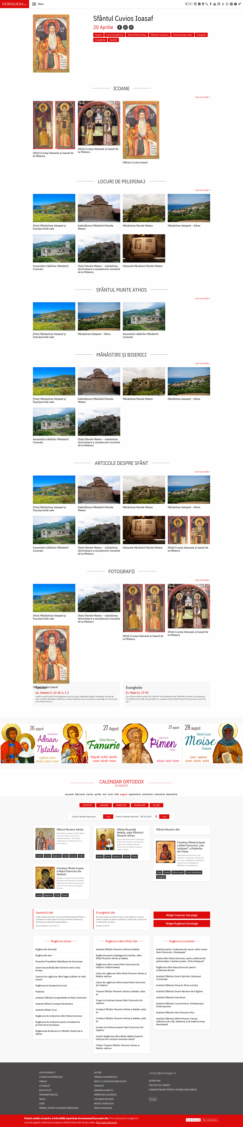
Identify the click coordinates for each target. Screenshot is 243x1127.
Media (42, 1099)
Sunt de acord (193, 1119)
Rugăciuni (139, 805)
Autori (97, 1072)
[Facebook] (210, 3)
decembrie (171, 794)
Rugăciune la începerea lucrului (51, 985)
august (123, 794)
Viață (65, 855)
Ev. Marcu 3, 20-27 (103, 926)
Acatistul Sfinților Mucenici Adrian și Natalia (117, 949)
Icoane (98, 34)
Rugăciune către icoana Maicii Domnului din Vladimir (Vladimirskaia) (117, 966)
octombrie (147, 794)
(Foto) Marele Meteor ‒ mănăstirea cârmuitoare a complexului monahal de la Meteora (99, 269)
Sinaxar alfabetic (103, 1090)
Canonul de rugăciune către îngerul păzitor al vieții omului (60, 978)
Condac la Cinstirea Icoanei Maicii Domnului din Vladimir (120, 1029)
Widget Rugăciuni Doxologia (182, 923)
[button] (38, 4)
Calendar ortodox (121, 783)
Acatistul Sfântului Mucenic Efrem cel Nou (177, 985)
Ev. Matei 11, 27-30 (137, 692)
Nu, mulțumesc (210, 1119)
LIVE (189, 4)
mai (104, 794)
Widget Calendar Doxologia (182, 915)
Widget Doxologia (104, 1103)
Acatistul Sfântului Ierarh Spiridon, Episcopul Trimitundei (178, 978)
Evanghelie (100, 39)
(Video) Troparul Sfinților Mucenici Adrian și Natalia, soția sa (117, 1047)
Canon (47, 855)
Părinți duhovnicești (105, 1077)
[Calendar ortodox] (195, 3)
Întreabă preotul (48, 1094)
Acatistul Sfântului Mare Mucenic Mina (175, 1012)
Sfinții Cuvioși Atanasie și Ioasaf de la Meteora (53, 154)
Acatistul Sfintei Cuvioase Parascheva (54, 1003)
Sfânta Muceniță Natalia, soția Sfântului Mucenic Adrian (130, 832)
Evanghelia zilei (105, 912)
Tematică (99, 1086)
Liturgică (44, 1086)
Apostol (113, 39)
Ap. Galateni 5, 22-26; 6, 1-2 (52, 692)
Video (81, 855)
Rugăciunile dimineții (46, 949)
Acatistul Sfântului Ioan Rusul (170, 997)
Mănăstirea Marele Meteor (138, 225)
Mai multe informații (106, 1122)
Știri (42, 1103)
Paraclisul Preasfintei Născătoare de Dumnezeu (59, 961)
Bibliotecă (45, 1090)
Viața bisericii (47, 1072)
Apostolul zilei (44, 912)
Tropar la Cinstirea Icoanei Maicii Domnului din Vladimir (119, 1002)
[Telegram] (235, 3)
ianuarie (69, 794)
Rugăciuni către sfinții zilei (121, 941)
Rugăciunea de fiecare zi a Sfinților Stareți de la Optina (58, 1032)
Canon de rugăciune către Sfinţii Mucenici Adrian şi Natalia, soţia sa (121, 975)
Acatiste (87, 805)
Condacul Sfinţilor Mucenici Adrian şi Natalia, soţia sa (121, 1011)
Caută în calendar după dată (127, 816)
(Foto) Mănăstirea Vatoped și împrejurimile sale (49, 227)
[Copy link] (131, 27)
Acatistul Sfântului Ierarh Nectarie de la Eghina (179, 991)
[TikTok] (223, 3)
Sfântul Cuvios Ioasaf (135, 162)
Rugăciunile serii (43, 955)
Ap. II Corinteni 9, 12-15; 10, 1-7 (48, 926)
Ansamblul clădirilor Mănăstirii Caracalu (51, 267)
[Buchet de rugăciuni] (203, 3)
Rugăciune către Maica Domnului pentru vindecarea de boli (176, 969)
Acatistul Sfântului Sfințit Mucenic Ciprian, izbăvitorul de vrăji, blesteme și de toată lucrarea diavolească (180, 1021)
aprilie (97, 794)
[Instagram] (219, 3)
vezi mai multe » (202, 97)
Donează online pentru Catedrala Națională (173, 1089)
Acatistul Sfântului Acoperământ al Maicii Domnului (61, 997)
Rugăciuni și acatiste (181, 941)
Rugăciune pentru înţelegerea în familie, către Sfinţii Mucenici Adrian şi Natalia (119, 957)
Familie (43, 1081)
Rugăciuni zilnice (61, 941)
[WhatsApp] (227, 3)
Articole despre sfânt (182, 34)
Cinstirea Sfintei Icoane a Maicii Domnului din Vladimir (70, 871)
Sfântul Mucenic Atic (168, 829)
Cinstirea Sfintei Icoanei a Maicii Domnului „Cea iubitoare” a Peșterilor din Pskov (191, 847)
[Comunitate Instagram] (231, 3)
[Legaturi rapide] (239, 3)
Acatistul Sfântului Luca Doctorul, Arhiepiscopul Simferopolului (180, 1005)
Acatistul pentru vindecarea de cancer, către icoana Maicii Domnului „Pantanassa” (181, 951)
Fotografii (201, 34)
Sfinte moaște (178, 872)
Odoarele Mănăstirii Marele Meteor (143, 265)
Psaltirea (39, 991)
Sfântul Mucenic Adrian (70, 829)
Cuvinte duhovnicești (51, 1077)
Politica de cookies (159, 1085)
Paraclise (121, 805)
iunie (110, 794)
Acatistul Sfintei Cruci (46, 1009)
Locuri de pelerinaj (114, 34)
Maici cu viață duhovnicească (110, 1081)
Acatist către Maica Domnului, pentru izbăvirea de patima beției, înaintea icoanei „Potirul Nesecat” (181, 960)
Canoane (104, 805)
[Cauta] (206, 3)
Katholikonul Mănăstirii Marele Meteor (95, 227)
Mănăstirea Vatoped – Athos (184, 225)
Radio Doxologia (103, 1108)
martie (89, 794)
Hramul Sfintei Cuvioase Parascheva (58, 1108)
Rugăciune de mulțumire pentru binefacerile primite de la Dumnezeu (57, 1023)
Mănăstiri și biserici (160, 34)
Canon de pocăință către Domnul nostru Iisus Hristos (57, 969)
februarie (80, 794)
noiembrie (159, 794)
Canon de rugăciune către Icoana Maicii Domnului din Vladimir (120, 984)
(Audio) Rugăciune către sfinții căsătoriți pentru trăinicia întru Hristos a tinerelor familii (119, 1038)
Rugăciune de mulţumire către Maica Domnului (58, 1015)
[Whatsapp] (125, 27)
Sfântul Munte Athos (137, 34)
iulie (116, 794)
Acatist (39, 855)
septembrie (135, 794)
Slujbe (156, 805)
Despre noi (154, 1081)
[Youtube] (214, 3)
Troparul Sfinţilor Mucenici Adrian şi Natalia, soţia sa (120, 993)
